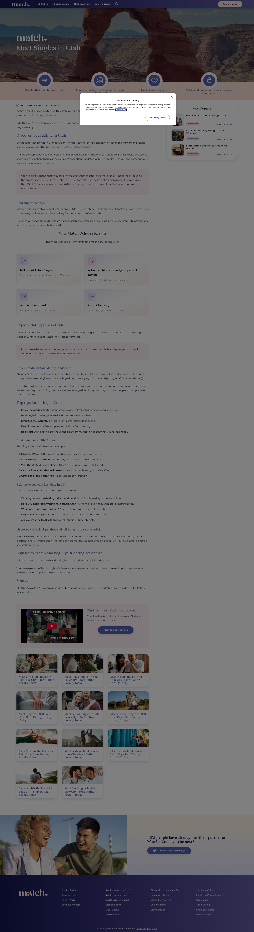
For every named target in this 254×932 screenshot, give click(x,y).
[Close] (171, 96)
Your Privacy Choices (158, 118)
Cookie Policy (121, 110)
